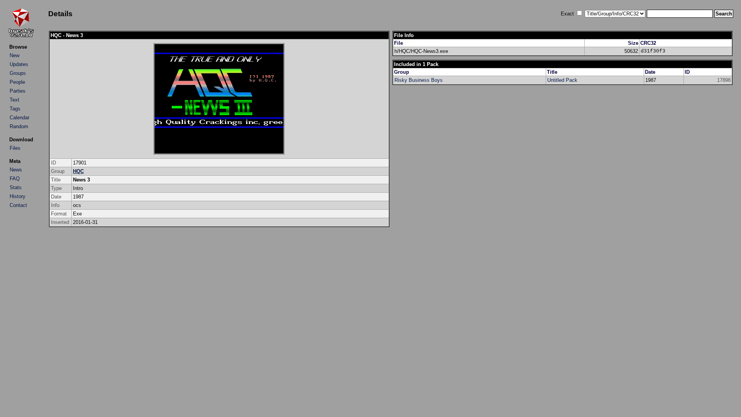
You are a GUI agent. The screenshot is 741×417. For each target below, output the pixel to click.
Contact (18, 205)
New (14, 55)
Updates (19, 64)
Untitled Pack (562, 80)
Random (19, 126)
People (17, 82)
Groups (18, 73)
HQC (78, 171)
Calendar (19, 117)
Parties (17, 91)
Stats (16, 187)
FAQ (15, 178)
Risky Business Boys (418, 80)
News (16, 170)
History (17, 196)
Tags (15, 109)
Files (15, 148)
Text (14, 100)
